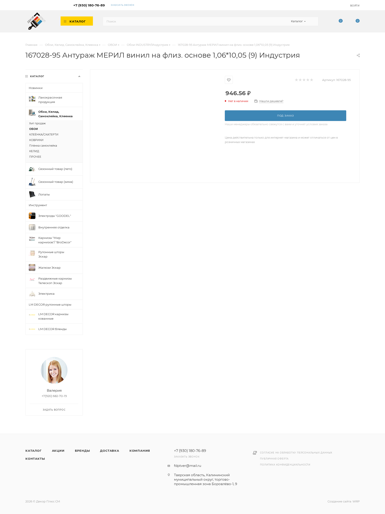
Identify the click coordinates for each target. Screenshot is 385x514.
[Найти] (312, 21)
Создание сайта (339, 501)
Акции (58, 450)
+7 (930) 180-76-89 (89, 5)
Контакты (35, 458)
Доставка (109, 450)
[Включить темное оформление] (333, 5)
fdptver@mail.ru (187, 466)
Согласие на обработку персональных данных (296, 452)
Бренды (82, 450)
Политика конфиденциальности (285, 464)
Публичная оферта (274, 458)
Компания (139, 450)
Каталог (33, 450)
